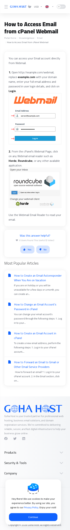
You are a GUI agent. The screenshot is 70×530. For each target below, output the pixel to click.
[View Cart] (30, 6)
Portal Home (10, 38)
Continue (33, 517)
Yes (29, 249)
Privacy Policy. (31, 507)
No (45, 249)
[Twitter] (14, 438)
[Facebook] (5, 438)
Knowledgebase (26, 38)
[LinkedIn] (23, 438)
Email (40, 38)
